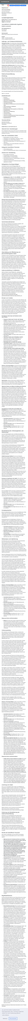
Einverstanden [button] (13, 1018)
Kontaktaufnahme (7, 110)
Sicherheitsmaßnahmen (8, 102)
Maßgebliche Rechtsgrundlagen (9, 101)
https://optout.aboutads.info (20, 401)
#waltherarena (23, 5)
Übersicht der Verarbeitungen (9, 100)
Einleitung (5, 97)
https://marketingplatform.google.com (18, 768)
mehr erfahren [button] (5, 1015)
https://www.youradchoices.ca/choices (14, 751)
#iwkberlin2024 (17, 5)
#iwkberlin (12, 5)
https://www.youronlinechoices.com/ (8, 402)
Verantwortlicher (7, 98)
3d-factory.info (8, 20)
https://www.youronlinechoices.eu (17, 750)
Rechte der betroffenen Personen (10, 116)
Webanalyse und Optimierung (9, 111)
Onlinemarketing (7, 112)
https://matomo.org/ (15, 625)
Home (3, 4)
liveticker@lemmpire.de (12, 19)
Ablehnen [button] (5, 1018)
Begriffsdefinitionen (7, 117)
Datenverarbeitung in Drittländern (10, 106)
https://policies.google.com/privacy (18, 782)
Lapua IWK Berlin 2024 (5, 1)
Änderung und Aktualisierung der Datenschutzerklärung (14, 115)
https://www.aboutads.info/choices (10, 752)
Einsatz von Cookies (7, 107)
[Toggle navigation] (26, 1)
